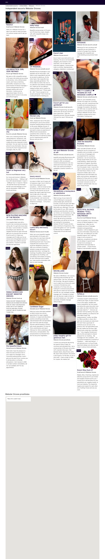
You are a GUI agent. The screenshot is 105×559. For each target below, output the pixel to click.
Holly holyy (34, 25)
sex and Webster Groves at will (64, 151)
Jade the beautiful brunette (84, 143)
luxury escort (35, 176)
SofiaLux (80, 294)
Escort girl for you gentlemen (61, 104)
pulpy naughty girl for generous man (62, 337)
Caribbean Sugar (37, 307)
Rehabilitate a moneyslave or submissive (64, 192)
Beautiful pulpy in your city (15, 131)
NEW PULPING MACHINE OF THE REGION (16, 216)
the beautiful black (14, 346)
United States (23, 5)
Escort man (58, 53)
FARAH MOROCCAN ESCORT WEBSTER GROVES (14, 294)
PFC (7, 2)
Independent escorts (12, 5)
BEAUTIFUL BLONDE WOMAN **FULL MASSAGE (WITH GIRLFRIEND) (85, 213)
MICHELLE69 (59, 271)
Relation (9, 25)
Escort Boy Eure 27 (85, 370)
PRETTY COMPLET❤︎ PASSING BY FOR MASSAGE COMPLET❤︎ (86, 93)
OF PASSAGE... (36, 67)
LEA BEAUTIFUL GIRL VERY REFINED (15, 70)
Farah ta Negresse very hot (16, 171)
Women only (35, 116)
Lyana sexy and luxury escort (39, 228)
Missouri (31, 5)
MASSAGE (81, 43)
